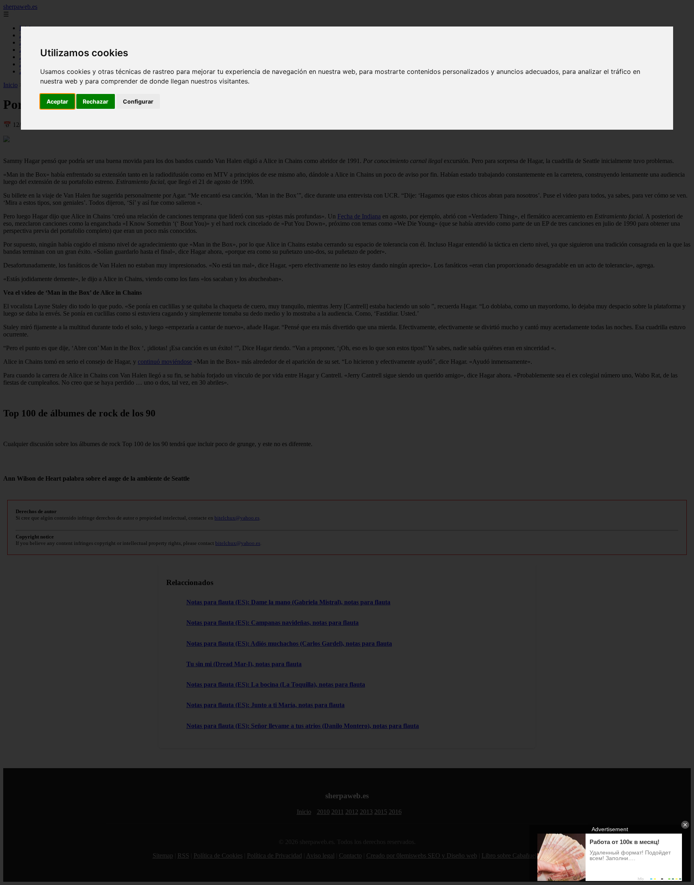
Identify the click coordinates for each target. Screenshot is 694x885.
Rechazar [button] (95, 101)
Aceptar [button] (57, 101)
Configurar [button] (138, 101)
